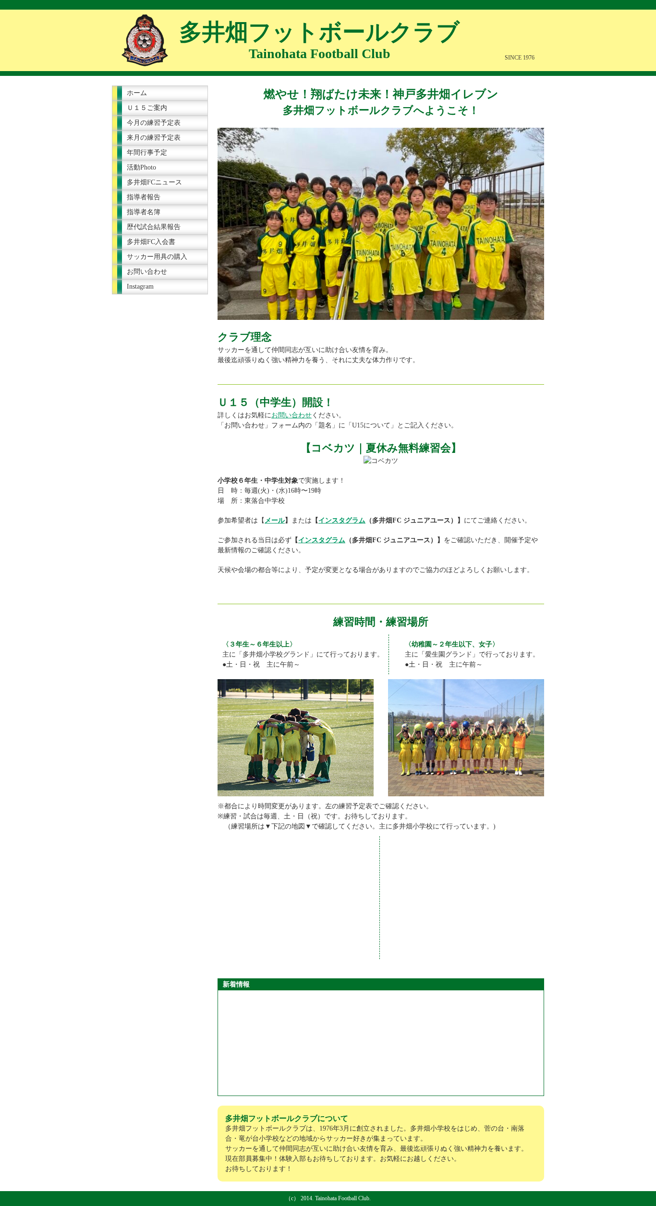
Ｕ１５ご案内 (147, 107)
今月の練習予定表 (154, 122)
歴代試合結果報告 (154, 227)
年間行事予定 (147, 152)
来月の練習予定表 (154, 137)
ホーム (137, 93)
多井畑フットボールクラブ (319, 32)
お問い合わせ (147, 271)
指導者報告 (143, 197)
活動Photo (141, 167)
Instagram (140, 286)
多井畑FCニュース (154, 182)
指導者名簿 (143, 212)
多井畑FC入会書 (151, 241)
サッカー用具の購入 (157, 256)
